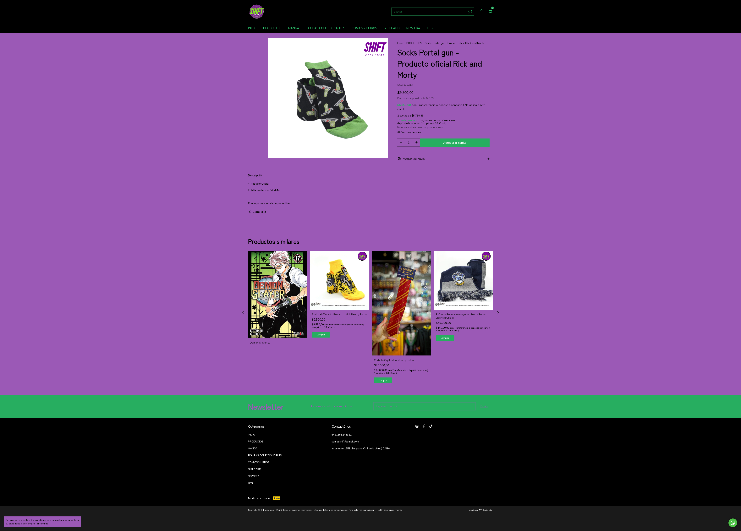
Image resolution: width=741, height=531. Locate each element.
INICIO (252, 28)
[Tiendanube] (481, 510)
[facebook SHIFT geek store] (423, 426)
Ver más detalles (411, 132)
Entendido (42, 523)
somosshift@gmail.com (345, 441)
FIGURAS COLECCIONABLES (325, 28)
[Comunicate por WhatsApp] (732, 522)
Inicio (400, 43)
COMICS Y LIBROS (364, 28)
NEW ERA (413, 28)
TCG (430, 28)
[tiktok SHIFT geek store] (430, 426)
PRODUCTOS (272, 28)
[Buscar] (469, 11)
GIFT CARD (392, 28)
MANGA (293, 28)
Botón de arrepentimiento (390, 510)
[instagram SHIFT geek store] (417, 426)
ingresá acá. (368, 510)
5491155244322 (342, 434)
